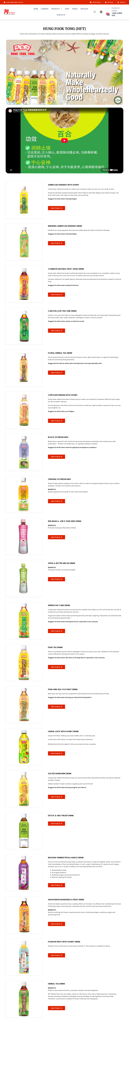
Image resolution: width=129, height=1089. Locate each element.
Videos (75, 9)
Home (36, 9)
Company (45, 9)
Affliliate (84, 9)
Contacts (61, 15)
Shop (67, 9)
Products (55, 9)
